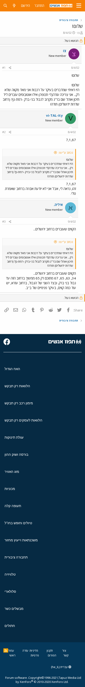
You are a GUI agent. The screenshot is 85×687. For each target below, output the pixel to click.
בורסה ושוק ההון (16, 454)
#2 (4, 132)
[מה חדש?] (14, 5)
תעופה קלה (13, 506)
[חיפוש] (5, 5)
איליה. (58, 204)
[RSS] (5, 650)
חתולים (10, 626)
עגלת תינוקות (14, 437)
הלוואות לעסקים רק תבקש (23, 420)
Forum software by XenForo (36, 680)
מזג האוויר (12, 472)
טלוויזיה (10, 574)
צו (78, 33)
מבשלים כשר (14, 609)
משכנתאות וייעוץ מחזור (21, 540)
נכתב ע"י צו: (65, 152)
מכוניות (10, 489)
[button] (78, 5)
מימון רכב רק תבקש (19, 403)
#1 (4, 68)
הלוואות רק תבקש (17, 386)
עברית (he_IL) (59, 667)
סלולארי (10, 591)
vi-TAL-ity (54, 115)
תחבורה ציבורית (16, 557)
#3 (4, 222)
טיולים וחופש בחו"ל (18, 523)
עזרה (25, 650)
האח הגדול (12, 369)
